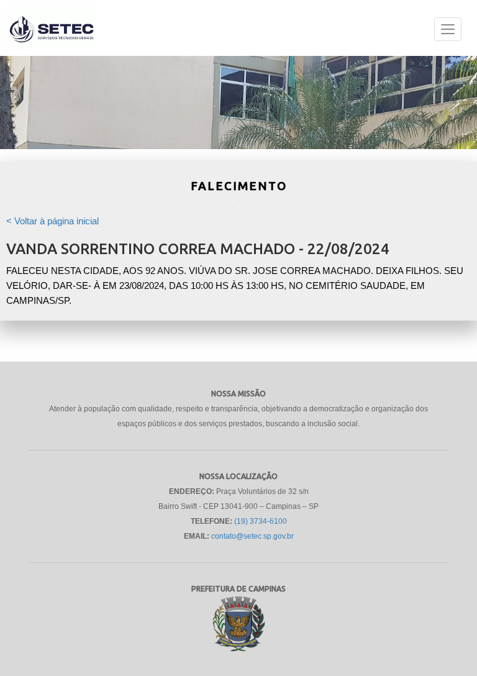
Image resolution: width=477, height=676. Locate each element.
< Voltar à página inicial (52, 221)
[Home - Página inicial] (51, 36)
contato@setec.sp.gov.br (252, 536)
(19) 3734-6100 (260, 521)
